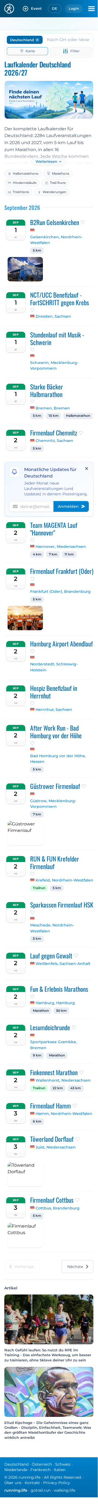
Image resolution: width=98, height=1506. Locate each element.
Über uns (12, 1482)
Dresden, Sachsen (53, 316)
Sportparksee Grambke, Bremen (53, 1044)
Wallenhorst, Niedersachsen (63, 1080)
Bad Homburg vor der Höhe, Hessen (58, 758)
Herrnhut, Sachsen (54, 709)
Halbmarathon (78, 416)
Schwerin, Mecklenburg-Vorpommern (54, 365)
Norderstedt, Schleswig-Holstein (54, 667)
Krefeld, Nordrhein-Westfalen (64, 880)
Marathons (60, 173)
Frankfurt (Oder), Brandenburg (60, 591)
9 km (37, 1055)
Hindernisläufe (24, 183)
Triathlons (21, 192)
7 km (53, 554)
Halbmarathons (25, 173)
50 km (61, 1011)
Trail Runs (58, 183)
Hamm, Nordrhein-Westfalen (64, 1113)
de (55, 8)
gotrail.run (40, 1490)
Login (74, 8)
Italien (59, 1469)
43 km (75, 1088)
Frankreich (40, 1469)
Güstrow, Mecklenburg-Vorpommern (53, 803)
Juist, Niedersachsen (56, 1147)
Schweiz (63, 1464)
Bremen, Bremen (53, 408)
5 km (37, 250)
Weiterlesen (46, 162)
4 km (37, 554)
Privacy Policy (56, 1482)
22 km (58, 1088)
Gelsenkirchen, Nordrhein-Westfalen (56, 240)
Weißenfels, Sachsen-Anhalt (63, 963)
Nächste (75, 1266)
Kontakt (32, 1482)
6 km (37, 1121)
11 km (69, 554)
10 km (54, 416)
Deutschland (16, 1464)
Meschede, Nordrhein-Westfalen (52, 928)
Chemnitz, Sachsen (54, 440)
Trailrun (39, 888)
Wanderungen (54, 192)
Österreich (42, 1464)
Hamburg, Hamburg (55, 1002)
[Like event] (83, 222)
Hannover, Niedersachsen (61, 546)
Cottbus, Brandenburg (58, 1208)
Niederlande (15, 1469)
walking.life (64, 1490)
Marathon (41, 1011)
